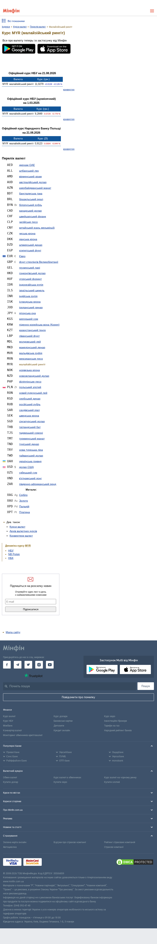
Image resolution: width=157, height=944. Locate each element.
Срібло (23, 494)
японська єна (27, 313)
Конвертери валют (21, 535)
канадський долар (30, 210)
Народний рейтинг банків (118, 730)
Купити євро (60, 782)
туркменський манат (32, 438)
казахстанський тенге (32, 330)
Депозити (59, 725)
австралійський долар (33, 182)
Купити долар (10, 782)
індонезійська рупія (31, 284)
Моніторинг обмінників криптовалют (23, 735)
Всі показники (16, 21)
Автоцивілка (10, 847)
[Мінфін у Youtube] (50, 665)
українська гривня (30, 461)
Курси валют (17, 526)
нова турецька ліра (31, 449)
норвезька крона (29, 370)
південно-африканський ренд (37, 484)
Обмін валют (10, 777)
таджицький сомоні (31, 432)
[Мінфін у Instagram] (39, 665)
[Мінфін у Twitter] (28, 665)
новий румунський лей (33, 392)
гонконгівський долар (32, 273)
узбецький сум (28, 472)
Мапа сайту (13, 632)
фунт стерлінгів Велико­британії (38, 261)
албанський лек (29, 170)
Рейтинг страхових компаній (119, 842)
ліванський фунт (29, 335)
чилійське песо (28, 221)
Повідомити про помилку (78, 697)
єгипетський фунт (30, 250)
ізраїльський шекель (31, 290)
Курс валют (9, 716)
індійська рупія (28, 296)
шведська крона (29, 415)
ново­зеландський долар (34, 375)
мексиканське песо (31, 358)
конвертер (68, 89)
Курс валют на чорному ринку (120, 777)
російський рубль (29, 404)
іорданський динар (31, 307)
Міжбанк (7, 725)
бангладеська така (30, 193)
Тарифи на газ (111, 725)
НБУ (11, 550)
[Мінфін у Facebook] (7, 665)
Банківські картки (63, 721)
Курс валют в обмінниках (67, 777)
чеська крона (27, 233)
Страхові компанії (113, 847)
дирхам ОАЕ (27, 165)
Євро (22, 256)
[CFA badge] (52, 863)
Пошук (145, 686)
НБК (10, 558)
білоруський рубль (30, 204)
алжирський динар (30, 244)
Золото (23, 500)
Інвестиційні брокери (115, 721)
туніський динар (29, 444)
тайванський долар (31, 455)
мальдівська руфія (30, 353)
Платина (24, 512)
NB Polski (14, 554)
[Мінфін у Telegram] (17, 665)
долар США (26, 467)
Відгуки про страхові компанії (70, 842)
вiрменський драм (30, 176)
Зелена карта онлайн (14, 842)
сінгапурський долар (32, 421)
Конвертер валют (12, 730)
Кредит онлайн (62, 730)
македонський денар (32, 347)
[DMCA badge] (135, 862)
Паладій (24, 506)
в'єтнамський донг (30, 478)
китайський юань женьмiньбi (37, 227)
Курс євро (109, 716)
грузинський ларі (29, 267)
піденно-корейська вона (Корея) (39, 324)
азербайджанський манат (35, 187)
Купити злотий (112, 782)
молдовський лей (30, 341)
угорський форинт (30, 278)
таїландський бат (30, 427)
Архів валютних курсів (23, 531)
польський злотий (30, 387)
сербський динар (29, 398)
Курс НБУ (8, 721)
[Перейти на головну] (11, 11)
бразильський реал (31, 199)
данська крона (28, 239)
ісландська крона (30, 301)
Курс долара (60, 716)
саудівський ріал (29, 410)
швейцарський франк (32, 216)
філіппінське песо (30, 381)
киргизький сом (28, 318)
